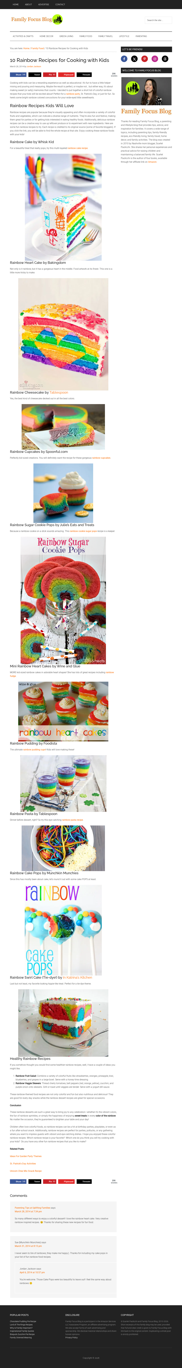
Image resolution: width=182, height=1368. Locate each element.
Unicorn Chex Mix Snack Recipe (26, 1171)
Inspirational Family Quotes (22, 1331)
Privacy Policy (71, 1337)
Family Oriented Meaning (21, 1337)
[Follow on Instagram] (155, 59)
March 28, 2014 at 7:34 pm (28, 1211)
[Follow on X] (134, 59)
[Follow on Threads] (165, 59)
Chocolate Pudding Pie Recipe (23, 1321)
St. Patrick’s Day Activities (23, 1163)
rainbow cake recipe (78, 148)
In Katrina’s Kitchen (77, 977)
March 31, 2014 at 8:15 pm (28, 1246)
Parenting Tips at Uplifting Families (32, 1207)
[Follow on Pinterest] (144, 59)
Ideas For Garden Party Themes (26, 1156)
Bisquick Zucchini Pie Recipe (22, 1334)
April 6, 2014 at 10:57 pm (32, 1272)
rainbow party (73, 94)
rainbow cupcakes (101, 458)
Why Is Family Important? (21, 1328)
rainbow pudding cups (34, 749)
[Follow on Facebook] (124, 59)
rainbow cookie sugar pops (83, 531)
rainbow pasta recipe (72, 820)
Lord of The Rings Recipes (21, 1325)
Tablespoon (58, 392)
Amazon (152, 162)
